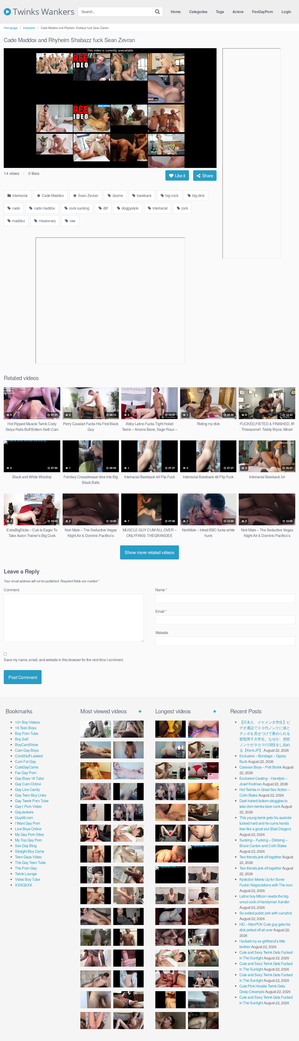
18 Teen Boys (25, 727)
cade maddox (44, 208)
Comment (11, 589)
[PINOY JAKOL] (128, 770)
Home (176, 11)
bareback (144, 195)
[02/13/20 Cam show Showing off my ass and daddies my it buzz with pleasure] (170, 749)
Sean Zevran (87, 195)
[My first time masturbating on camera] (128, 978)
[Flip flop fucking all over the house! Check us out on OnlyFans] (203, 812)
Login (286, 11)
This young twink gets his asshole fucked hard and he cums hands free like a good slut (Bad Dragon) (265, 823)
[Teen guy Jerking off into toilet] (95, 958)
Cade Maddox (52, 195)
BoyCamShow (26, 744)
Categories (198, 11)
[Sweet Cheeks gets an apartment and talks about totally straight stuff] (203, 770)
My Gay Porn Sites (29, 834)
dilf (105, 208)
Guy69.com (24, 817)
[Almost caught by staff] (95, 812)
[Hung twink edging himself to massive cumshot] (128, 958)
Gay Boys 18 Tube (29, 778)
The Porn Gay (26, 868)
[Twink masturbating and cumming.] (95, 895)
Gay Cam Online (28, 784)
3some (117, 195)
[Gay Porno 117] (170, 937)
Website (161, 632)
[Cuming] (128, 791)
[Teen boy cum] (95, 937)
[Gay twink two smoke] (128, 812)
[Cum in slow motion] (128, 999)
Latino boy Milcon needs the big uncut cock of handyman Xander (264, 898)
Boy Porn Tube (26, 733)
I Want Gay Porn (27, 823)
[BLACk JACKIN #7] (203, 874)
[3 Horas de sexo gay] (203, 749)
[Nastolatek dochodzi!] (128, 1020)
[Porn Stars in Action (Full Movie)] (203, 916)
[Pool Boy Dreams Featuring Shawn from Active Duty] (203, 958)
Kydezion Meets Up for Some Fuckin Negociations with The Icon (266, 882)
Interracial (29, 27)
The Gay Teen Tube (30, 862)
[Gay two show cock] (203, 978)
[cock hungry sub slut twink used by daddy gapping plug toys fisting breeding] (170, 729)
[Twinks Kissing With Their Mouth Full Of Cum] (128, 833)
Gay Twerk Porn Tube (32, 800)
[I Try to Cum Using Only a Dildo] (170, 916)
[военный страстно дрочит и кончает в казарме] (95, 1020)
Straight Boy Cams (29, 851)
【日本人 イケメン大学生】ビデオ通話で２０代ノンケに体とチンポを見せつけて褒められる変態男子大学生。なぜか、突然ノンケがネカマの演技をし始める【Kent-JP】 (264, 736)
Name (161, 589)
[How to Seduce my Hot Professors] (203, 854)
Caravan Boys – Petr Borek (260, 767)
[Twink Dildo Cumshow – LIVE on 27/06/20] (95, 916)
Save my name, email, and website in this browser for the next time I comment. (64, 659)
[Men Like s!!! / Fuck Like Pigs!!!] (170, 812)
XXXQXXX (23, 885)
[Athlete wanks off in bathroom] (128, 937)
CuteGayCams (26, 767)
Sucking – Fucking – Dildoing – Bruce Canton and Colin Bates (263, 842)
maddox (18, 220)
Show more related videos (149, 552)
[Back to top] (286, 1026)
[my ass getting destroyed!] (203, 1020)
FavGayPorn (262, 11)
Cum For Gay (25, 761)
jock (184, 208)
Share (207, 175)
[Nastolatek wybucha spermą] (128, 749)
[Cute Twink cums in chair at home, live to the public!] (95, 770)
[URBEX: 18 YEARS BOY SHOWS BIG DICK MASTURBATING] (95, 874)
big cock (171, 195)
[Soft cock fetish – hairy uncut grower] (95, 999)
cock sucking (78, 208)
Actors (238, 11)
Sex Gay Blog (25, 845)
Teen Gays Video (28, 857)
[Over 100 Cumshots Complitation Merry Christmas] (203, 937)
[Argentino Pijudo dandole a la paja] (128, 916)
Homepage (10, 27)
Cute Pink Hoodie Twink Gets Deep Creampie (262, 988)
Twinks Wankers (42, 11)
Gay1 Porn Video (28, 806)
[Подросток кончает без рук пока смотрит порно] (95, 749)
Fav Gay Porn (25, 772)
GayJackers (24, 812)
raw (72, 220)
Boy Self (21, 739)
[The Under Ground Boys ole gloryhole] (203, 833)
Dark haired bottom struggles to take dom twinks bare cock (263, 803)
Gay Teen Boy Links (30, 795)
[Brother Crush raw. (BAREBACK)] (170, 1020)
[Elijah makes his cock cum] (95, 833)
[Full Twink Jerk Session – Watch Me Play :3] (128, 854)
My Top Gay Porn (28, 840)
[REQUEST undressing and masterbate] (128, 895)
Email (161, 611)
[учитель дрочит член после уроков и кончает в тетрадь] (95, 791)
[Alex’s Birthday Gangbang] (203, 999)
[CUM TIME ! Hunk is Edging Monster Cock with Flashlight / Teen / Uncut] (128, 874)
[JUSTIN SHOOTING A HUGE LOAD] (95, 854)
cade (15, 208)
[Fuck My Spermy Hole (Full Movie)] (203, 791)
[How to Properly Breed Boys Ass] (170, 999)
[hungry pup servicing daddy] (170, 833)
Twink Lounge (26, 873)
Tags (220, 11)
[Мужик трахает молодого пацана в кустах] (95, 729)
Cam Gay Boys (27, 750)
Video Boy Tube (27, 879)
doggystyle (130, 208)
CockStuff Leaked (29, 755)
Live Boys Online (28, 828)
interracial (159, 208)
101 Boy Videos (27, 722)
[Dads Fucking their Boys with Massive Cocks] (170, 854)
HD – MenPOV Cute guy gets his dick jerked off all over (264, 926)
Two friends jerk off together (260, 857)
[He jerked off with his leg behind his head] (95, 978)
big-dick (198, 195)
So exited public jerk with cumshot (265, 913)
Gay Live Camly (27, 789)
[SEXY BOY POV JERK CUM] (128, 729)
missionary (47, 220)
